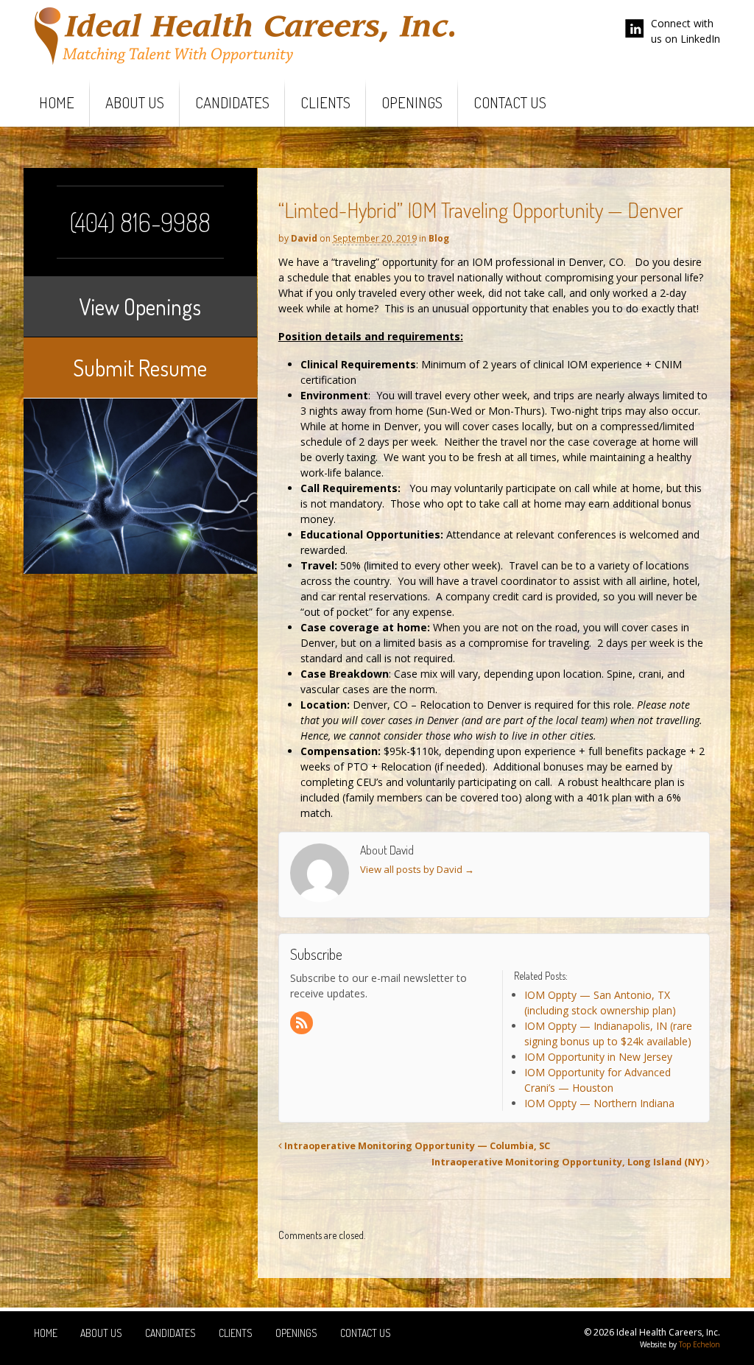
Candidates (232, 102)
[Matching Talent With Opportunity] (244, 61)
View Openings (140, 306)
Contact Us (509, 102)
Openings (412, 102)
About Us (134, 102)
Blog (439, 238)
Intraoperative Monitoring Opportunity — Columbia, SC (416, 1146)
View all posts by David (417, 869)
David (304, 238)
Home (56, 102)
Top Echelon (699, 1344)
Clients (325, 102)
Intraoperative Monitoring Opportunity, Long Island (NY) (568, 1162)
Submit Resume (140, 368)
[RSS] (302, 1024)
